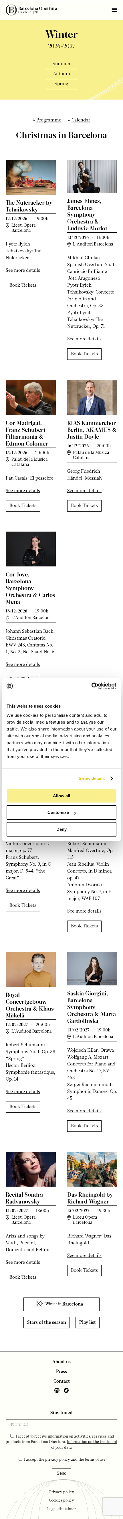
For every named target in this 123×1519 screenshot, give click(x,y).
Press (61, 1372)
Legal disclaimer (61, 1509)
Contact (61, 1381)
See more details (23, 270)
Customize (58, 812)
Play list (87, 1322)
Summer (62, 64)
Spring (61, 84)
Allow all (61, 795)
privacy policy (57, 1460)
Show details (92, 778)
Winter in (64, 1304)
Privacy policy (61, 1492)
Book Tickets (22, 285)
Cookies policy (61, 1500)
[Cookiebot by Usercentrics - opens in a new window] (91, 686)
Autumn (61, 74)
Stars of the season (46, 1322)
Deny (61, 829)
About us (61, 1362)
